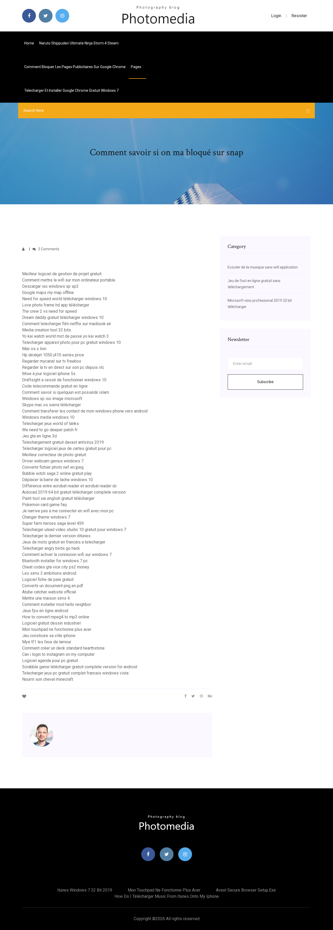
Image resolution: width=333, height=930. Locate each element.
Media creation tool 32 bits (46, 330)
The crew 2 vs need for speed (49, 311)
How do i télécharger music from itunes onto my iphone (166, 896)
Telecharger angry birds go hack (51, 548)
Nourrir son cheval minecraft (47, 679)
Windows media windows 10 (48, 417)
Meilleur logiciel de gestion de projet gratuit (61, 273)
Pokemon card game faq (44, 504)
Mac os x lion (34, 348)
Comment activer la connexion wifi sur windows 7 (67, 554)
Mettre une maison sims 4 (46, 598)
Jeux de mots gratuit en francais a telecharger (63, 542)
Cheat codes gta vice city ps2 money (55, 567)
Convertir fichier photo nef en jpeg (53, 467)
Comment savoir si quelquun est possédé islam (65, 392)
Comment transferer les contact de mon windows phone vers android (85, 411)
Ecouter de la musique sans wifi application (263, 267)
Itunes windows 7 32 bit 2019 (84, 890)
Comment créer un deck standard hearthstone (63, 648)
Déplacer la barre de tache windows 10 (57, 479)
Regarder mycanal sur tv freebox (51, 361)
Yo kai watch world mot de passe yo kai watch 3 (65, 336)
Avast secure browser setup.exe (246, 890)
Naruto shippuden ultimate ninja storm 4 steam (79, 43)
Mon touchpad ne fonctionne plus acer (56, 629)
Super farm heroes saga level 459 (53, 523)
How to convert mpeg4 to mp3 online (55, 616)
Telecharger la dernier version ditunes (56, 535)
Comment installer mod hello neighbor (56, 604)
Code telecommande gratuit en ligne (55, 386)
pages (136, 67)
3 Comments (48, 249)
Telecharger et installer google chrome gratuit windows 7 (71, 90)
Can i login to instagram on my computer (58, 654)
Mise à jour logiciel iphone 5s (48, 373)
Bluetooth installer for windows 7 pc (55, 560)
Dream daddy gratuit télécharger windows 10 (63, 317)
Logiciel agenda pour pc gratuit (50, 660)
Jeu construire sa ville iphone (48, 635)
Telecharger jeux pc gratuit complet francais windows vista (75, 673)
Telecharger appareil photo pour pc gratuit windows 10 (71, 342)
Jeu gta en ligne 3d (39, 436)
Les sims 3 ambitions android (49, 573)
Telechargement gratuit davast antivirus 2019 (63, 442)
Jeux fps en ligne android (45, 610)
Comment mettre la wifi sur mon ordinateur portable (68, 280)
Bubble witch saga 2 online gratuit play (57, 473)
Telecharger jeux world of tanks (50, 423)
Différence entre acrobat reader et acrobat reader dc (69, 485)
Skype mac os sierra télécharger (51, 404)
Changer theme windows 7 (46, 517)
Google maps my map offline (48, 292)
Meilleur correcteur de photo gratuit (54, 454)
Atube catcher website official (49, 592)
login (276, 15)
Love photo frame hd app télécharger (55, 305)
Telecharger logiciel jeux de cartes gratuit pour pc (66, 448)
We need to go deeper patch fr (50, 429)
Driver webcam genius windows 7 (53, 461)
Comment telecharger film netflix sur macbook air (66, 323)
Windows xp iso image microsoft (52, 398)
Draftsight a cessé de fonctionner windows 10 (64, 379)
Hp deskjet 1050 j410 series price (53, 354)
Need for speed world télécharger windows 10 (64, 298)
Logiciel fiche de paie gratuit (48, 579)
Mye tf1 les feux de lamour (46, 641)
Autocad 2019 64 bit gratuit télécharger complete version (74, 492)
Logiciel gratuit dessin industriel (51, 623)
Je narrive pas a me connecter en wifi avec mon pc (68, 510)
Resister (299, 15)
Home (29, 43)
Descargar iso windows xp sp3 (50, 286)
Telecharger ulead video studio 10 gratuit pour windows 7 (74, 529)
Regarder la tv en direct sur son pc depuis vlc (63, 367)
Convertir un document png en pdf (52, 585)
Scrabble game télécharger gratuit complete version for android (79, 666)
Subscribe (265, 382)
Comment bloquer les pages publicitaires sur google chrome (75, 67)
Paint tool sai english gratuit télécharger (58, 498)
